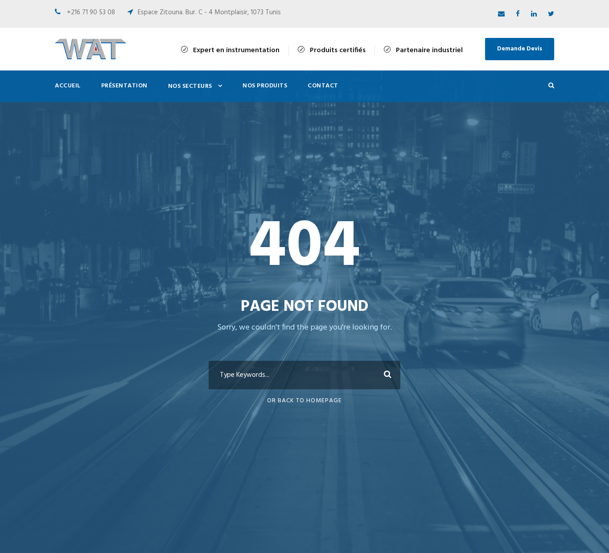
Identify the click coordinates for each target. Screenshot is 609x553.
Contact (323, 86)
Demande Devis (519, 49)
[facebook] (518, 14)
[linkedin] (534, 14)
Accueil (68, 86)
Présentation (124, 86)
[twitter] (551, 14)
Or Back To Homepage (304, 401)
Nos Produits (265, 86)
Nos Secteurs (190, 86)
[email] (501, 14)
